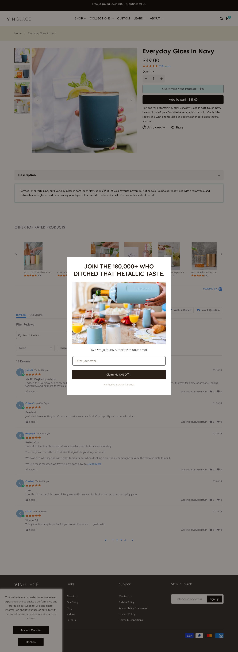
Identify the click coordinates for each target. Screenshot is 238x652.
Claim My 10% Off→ (119, 374)
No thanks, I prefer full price (119, 384)
